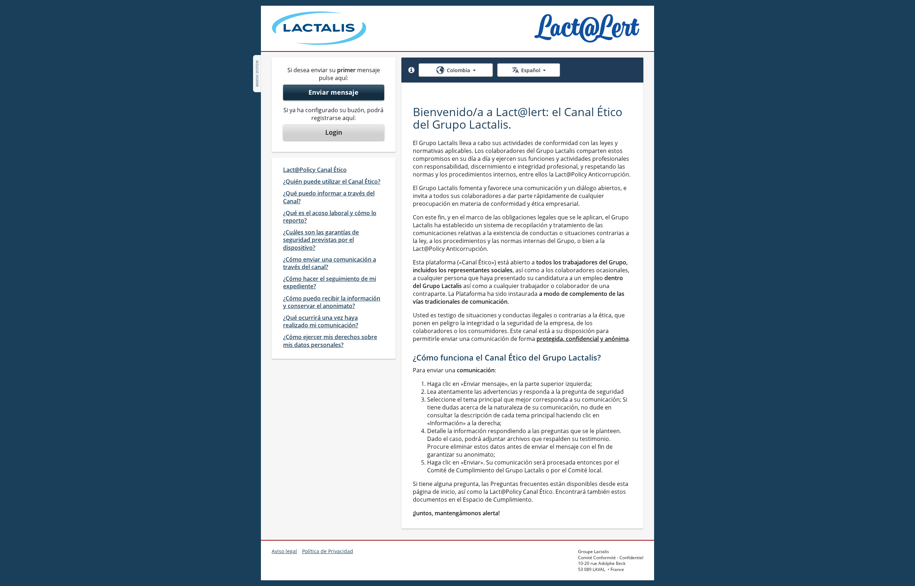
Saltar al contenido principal (47, 10)
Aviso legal (284, 551)
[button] (411, 70)
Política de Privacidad (327, 551)
